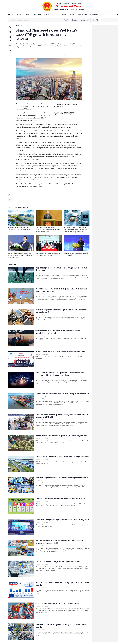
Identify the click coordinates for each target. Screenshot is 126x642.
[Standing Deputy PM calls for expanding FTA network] (76, 243)
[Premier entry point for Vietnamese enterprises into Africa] (21, 359)
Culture (55, 14)
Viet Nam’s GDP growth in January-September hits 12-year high (65, 113)
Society (46, 14)
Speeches (72, 14)
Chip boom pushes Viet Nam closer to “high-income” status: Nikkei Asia (61, 269)
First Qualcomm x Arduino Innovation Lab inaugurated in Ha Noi (48, 254)
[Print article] (10, 45)
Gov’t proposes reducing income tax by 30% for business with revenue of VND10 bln (61, 416)
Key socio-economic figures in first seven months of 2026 (60, 499)
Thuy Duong (19, 55)
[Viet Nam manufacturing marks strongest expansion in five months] (21, 631)
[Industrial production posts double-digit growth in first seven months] (21, 590)
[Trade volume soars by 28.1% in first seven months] (21, 611)
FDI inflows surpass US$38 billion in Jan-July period (57, 562)
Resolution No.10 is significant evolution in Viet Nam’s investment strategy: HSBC (59, 542)
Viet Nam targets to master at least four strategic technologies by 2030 (61, 479)
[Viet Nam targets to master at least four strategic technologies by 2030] (21, 485)
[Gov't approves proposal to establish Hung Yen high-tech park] (21, 464)
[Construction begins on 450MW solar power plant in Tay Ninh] (21, 527)
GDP (10, 200)
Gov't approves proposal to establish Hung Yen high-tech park (62, 457)
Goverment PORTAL (79, 20)
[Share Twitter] (10, 32)
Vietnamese (73, 9)
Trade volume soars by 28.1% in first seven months (57, 604)
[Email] (88, 20)
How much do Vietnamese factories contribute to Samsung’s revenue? (19, 228)
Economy (37, 14)
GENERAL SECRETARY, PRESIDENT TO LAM (25, 20)
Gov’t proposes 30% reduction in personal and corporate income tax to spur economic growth (48, 230)
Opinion (63, 14)
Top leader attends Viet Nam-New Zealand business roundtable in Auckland (57, 332)
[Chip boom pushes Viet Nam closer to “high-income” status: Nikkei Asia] (21, 275)
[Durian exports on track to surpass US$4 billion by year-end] (21, 443)
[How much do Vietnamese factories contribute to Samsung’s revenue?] (21, 218)
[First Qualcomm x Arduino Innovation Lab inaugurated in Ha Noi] (49, 243)
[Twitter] (97, 20)
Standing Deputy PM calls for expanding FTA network (76, 254)
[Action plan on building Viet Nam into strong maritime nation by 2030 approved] (21, 401)
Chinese (81, 9)
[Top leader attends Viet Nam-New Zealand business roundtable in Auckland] (21, 338)
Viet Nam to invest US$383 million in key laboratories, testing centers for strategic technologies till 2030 (75, 230)
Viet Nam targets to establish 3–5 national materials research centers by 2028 (61, 311)
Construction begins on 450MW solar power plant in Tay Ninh (62, 520)
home (12, 14)
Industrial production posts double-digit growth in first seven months (62, 584)
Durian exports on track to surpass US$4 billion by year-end (61, 436)
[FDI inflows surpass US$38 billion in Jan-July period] (21, 569)
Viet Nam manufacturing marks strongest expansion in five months (60, 626)
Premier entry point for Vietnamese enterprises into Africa (60, 352)
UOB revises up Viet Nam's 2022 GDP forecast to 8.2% (65, 105)
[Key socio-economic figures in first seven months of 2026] (21, 506)
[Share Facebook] (10, 27)
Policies (28, 14)
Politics (20, 14)
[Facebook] (93, 20)
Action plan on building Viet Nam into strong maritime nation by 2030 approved (62, 395)
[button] (65, 20)
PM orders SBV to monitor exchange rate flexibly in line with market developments (61, 290)
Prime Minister (95, 14)
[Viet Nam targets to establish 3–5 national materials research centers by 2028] (21, 317)
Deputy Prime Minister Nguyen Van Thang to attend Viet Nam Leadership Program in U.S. (20, 255)
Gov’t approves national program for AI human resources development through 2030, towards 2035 (60, 374)
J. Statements (82, 14)
